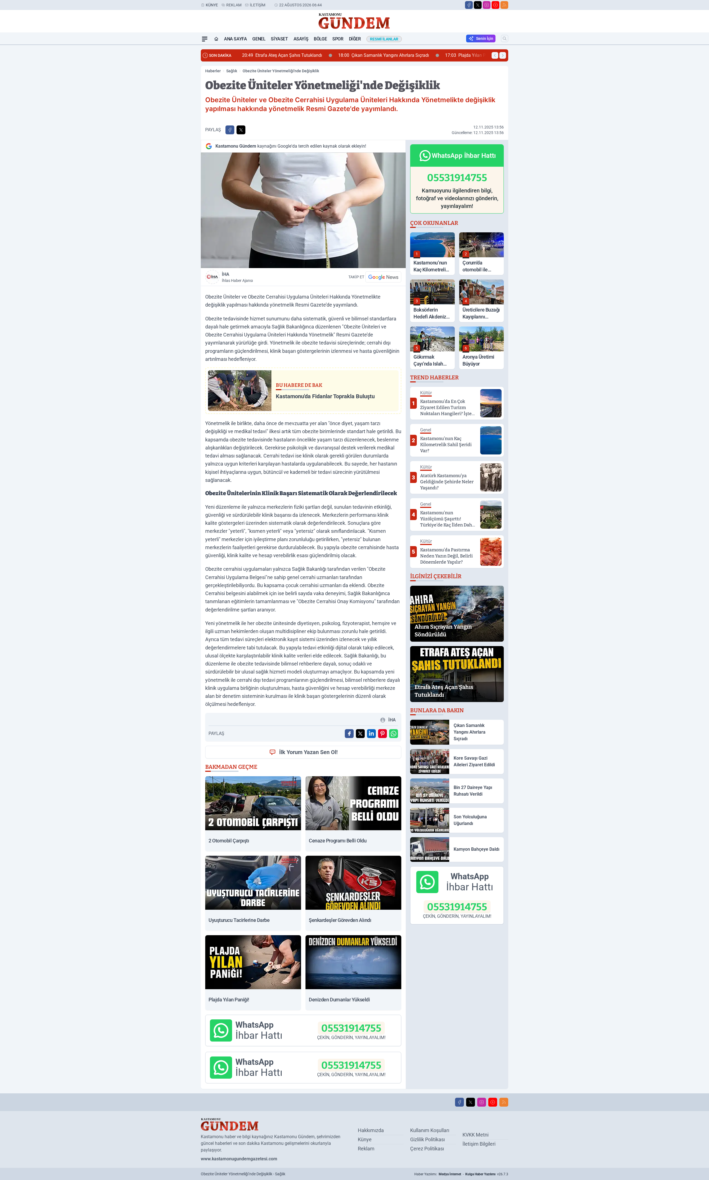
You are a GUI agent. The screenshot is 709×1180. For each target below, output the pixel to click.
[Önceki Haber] (495, 55)
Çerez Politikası (427, 1148)
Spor (337, 39)
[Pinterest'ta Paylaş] (382, 733)
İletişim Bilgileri (479, 1144)
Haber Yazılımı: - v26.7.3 (461, 1174)
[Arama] (504, 38)
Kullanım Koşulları (429, 1130)
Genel (258, 39)
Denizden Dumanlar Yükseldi (452, 55)
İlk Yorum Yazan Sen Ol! (308, 752)
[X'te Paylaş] (241, 129)
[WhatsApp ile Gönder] (393, 733)
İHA (237, 277)
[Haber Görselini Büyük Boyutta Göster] (303, 210)
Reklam (234, 5)
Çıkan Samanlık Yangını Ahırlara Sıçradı (288, 55)
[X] (478, 5)
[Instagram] (486, 5)
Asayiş (301, 39)
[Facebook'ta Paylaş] (229, 129)
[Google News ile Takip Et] (383, 276)
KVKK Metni (476, 1135)
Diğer (355, 39)
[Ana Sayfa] (216, 39)
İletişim (257, 5)
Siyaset (279, 39)
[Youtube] (495, 5)
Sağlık (231, 71)
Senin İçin (484, 38)
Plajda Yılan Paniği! (375, 55)
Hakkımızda (371, 1130)
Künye (212, 5)
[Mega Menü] (205, 39)
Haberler (213, 71)
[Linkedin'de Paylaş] (371, 733)
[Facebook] (469, 5)
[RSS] (504, 5)
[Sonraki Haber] (502, 55)
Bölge (320, 39)
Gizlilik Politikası (427, 1139)
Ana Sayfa (235, 39)
